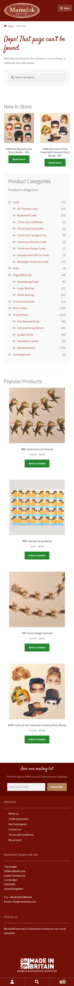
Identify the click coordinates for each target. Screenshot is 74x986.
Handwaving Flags (28, 281)
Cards (16, 202)
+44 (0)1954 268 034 (20, 897)
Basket (57, 980)
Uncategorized (21, 354)
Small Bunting (25, 295)
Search (37, 982)
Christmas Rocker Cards (31, 248)
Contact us (14, 829)
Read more (18, 159)
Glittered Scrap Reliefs (30, 328)
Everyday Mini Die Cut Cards (33, 255)
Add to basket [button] (37, 463)
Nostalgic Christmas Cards (33, 261)
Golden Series (25, 334)
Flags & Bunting (22, 275)
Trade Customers (18, 819)
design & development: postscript (37, 970)
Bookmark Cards (27, 215)
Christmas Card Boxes (30, 222)
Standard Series (26, 347)
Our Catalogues (17, 824)
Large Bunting (25, 288)
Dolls (16, 268)
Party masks (20, 308)
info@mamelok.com (24, 901)
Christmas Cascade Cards (31, 235)
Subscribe (57, 786)
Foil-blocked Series (28, 321)
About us (13, 813)
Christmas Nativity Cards (31, 242)
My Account (12, 982)
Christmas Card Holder (30, 228)
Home (11, 25)
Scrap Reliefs (20, 314)
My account (15, 840)
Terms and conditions (21, 834)
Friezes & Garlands (23, 301)
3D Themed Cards (27, 208)
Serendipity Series (27, 341)
